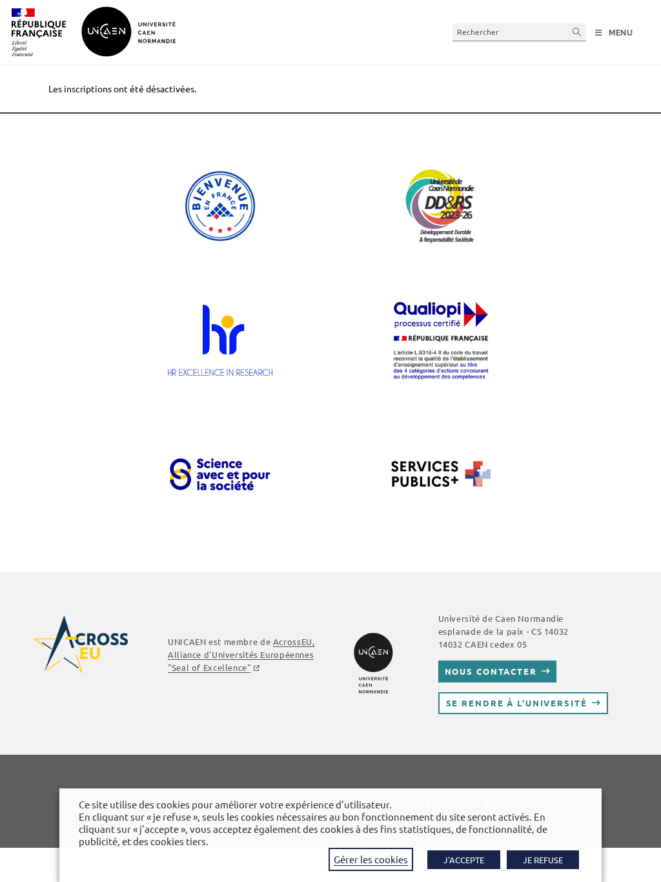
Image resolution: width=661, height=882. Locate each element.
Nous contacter (491, 671)
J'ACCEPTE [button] (463, 859)
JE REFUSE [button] (543, 859)
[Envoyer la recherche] (577, 32)
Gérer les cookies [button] (371, 859)
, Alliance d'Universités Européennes (241, 654)
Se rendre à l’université (516, 702)
